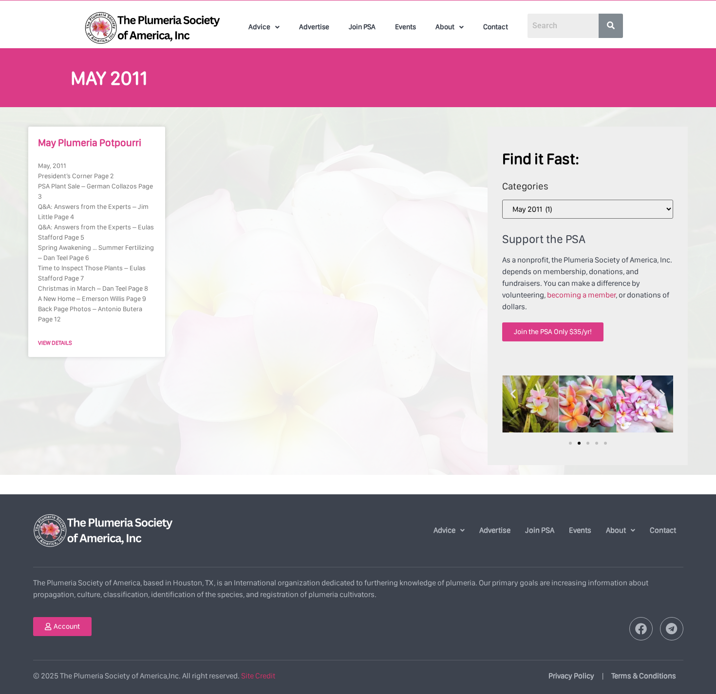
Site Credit (258, 675)
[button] (264, 27)
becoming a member (581, 295)
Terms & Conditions (643, 675)
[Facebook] (641, 628)
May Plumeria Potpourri (89, 142)
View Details (55, 342)
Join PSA (362, 26)
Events (405, 26)
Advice (259, 26)
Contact (495, 26)
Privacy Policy (571, 675)
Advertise (314, 26)
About (444, 26)
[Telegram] (671, 628)
